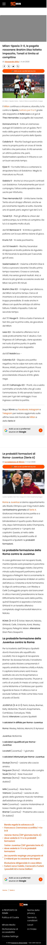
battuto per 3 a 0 (27, 110)
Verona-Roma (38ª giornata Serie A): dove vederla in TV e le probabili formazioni (23, 838)
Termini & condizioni (32, 919)
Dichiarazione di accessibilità (10, 931)
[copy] (18, 66)
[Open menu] (4, 3)
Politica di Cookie (10, 917)
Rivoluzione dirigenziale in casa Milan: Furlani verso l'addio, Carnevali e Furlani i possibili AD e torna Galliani (24, 866)
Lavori (30, 924)
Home (5, 890)
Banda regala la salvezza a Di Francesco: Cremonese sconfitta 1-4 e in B (23, 827)
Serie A (12, 890)
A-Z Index (31, 929)
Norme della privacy (33, 912)
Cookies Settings (10, 936)
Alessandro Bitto (12, 61)
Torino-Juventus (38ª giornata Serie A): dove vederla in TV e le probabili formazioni (24, 848)
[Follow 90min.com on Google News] (40, 430)
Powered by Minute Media (19, 943)
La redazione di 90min (14, 462)
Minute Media (8, 924)
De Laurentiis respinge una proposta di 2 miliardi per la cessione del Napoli (23, 857)
